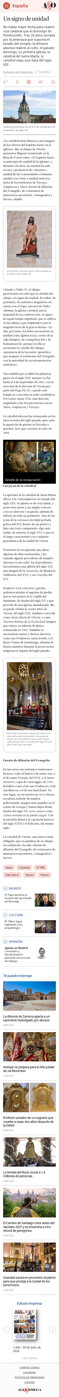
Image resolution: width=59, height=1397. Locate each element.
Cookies (29, 1382)
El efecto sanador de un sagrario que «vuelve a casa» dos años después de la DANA (28, 1121)
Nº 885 (40, 867)
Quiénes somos (29, 1367)
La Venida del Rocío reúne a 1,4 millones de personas (24, 1174)
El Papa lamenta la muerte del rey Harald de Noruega (18, 898)
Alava (9, 867)
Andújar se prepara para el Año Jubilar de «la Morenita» (28, 1069)
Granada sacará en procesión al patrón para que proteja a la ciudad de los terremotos (29, 1281)
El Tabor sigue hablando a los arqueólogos (13, 924)
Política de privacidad (29, 1377)
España (20, 6)
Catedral (24, 867)
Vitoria (44, 875)
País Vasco (12, 875)
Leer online (29, 1358)
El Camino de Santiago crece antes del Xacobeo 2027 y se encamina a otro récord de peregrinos (28, 1226)
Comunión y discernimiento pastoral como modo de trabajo (17, 956)
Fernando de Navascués (18, 72)
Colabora (29, 1372)
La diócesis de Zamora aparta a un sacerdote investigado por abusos (26, 1018)
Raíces (30, 875)
